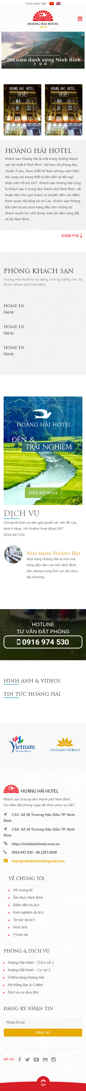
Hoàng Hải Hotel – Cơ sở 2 (29, 970)
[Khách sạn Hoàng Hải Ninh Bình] (43, 19)
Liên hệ (20, 935)
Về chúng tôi (22, 890)
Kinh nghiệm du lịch (28, 912)
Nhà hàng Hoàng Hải (26, 977)
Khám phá (70, 236)
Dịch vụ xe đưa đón (23, 992)
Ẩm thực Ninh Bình (28, 897)
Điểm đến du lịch (26, 905)
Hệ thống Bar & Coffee (25, 985)
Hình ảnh (20, 927)
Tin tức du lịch (24, 920)
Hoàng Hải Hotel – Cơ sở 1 (31, 962)
